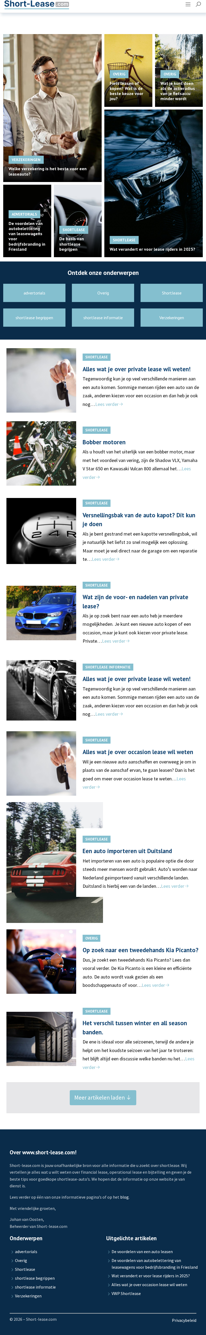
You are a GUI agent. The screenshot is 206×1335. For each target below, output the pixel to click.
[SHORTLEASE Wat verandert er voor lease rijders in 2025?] (153, 183)
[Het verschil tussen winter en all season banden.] (54, 1039)
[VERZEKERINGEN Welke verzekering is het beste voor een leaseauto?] (52, 107)
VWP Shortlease (126, 1293)
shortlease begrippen (35, 1278)
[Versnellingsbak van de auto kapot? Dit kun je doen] (54, 531)
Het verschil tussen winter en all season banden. (135, 1027)
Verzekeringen (28, 1295)
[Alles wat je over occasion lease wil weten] (54, 763)
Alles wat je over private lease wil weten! (137, 369)
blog (124, 1197)
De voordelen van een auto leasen (142, 1251)
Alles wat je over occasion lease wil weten (138, 752)
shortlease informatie (108, 667)
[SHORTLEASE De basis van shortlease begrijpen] (78, 220)
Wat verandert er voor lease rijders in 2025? (151, 1275)
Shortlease (96, 357)
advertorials (26, 1251)
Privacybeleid (184, 1320)
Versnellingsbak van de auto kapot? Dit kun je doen (139, 519)
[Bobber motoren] (54, 453)
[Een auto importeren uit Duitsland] (54, 862)
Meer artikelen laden (100, 1097)
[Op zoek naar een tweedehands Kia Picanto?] (54, 961)
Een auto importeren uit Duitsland (127, 851)
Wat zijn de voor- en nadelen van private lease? (135, 601)
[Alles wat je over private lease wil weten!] (54, 380)
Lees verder (107, 404)
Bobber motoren (104, 442)
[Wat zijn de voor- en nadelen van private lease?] (54, 613)
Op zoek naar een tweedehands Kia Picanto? (140, 950)
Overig (91, 938)
